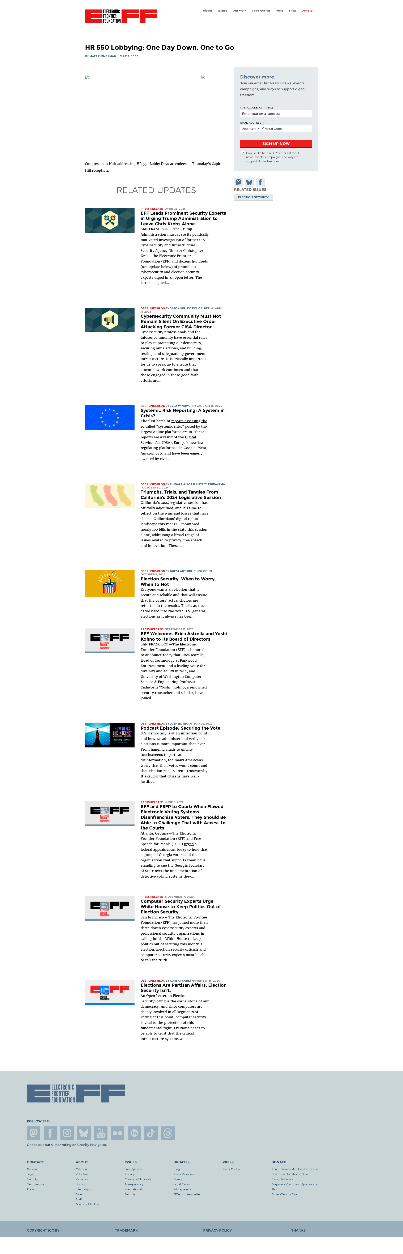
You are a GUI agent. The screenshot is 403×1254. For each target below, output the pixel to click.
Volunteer (82, 1174)
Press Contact (232, 1168)
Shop (292, 10)
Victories (82, 1179)
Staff (79, 1199)
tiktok (151, 1133)
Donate (307, 10)
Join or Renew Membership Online (294, 1168)
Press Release (152, 208)
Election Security (253, 197)
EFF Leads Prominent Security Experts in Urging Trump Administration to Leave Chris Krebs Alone (183, 218)
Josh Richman (181, 723)
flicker (117, 1133)
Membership (35, 1184)
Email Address (250, 122)
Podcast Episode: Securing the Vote (180, 728)
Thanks (298, 1230)
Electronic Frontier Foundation (121, 18)
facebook (50, 1133)
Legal (30, 1174)
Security (32, 1179)
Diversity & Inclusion (89, 1204)
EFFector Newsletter (187, 1194)
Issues (223, 10)
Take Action (261, 10)
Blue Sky (84, 1133)
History (80, 1184)
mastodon (33, 1133)
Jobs (79, 1194)
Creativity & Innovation (139, 1179)
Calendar (82, 1168)
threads (168, 1133)
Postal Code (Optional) (256, 107)
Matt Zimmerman (102, 56)
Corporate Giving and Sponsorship (295, 1184)
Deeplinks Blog (153, 308)
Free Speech (133, 1168)
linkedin (134, 1133)
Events (178, 1179)
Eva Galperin (202, 308)
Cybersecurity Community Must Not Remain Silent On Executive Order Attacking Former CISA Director (181, 321)
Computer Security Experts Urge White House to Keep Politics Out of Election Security (181, 906)
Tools (279, 10)
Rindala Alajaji (182, 484)
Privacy (129, 1174)
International (133, 1189)
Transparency (134, 1184)
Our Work (240, 10)
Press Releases (184, 1174)
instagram (67, 1133)
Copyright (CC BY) (43, 1230)
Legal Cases (182, 1184)
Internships (83, 1189)
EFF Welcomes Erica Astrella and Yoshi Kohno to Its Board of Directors (184, 636)
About (207, 10)
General (32, 1168)
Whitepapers (182, 1189)
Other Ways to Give (284, 1194)
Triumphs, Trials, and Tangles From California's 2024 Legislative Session (181, 494)
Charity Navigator (91, 1145)
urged (189, 844)
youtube (100, 1133)
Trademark (126, 1230)
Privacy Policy (217, 1230)
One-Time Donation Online (289, 1174)
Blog (177, 1168)
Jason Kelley (180, 308)
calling (146, 939)
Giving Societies (282, 1179)
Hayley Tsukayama (210, 484)
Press (30, 1189)
